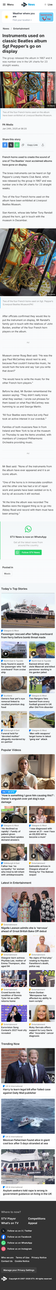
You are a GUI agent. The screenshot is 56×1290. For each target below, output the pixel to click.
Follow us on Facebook (19, 1236)
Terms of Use (22, 1257)
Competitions (36, 1218)
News (6, 28)
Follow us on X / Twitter (19, 1230)
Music (7, 573)
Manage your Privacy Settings (18, 1270)
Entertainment (21, 28)
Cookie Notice (22, 1261)
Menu (10, 4)
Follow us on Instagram (19, 1248)
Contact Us (7, 1261)
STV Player (8, 1218)
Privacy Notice (39, 1257)
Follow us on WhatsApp (19, 1242)
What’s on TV (10, 1223)
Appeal (32, 1223)
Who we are (7, 1257)
